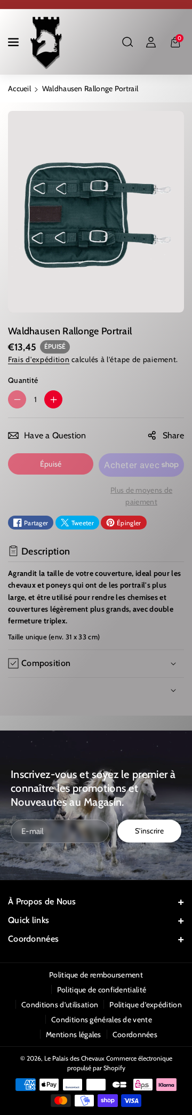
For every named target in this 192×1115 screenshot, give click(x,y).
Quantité (23, 380)
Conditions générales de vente (101, 1019)
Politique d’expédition (145, 1004)
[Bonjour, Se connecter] (151, 42)
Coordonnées (33, 939)
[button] (14, 42)
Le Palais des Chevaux (74, 1058)
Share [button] (174, 435)
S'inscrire (149, 831)
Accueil (19, 88)
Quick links (28, 920)
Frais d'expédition (39, 359)
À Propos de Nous (42, 901)
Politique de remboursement (96, 975)
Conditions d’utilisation (59, 1004)
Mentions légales (73, 1034)
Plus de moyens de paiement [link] (141, 496)
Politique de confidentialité (101, 989)
